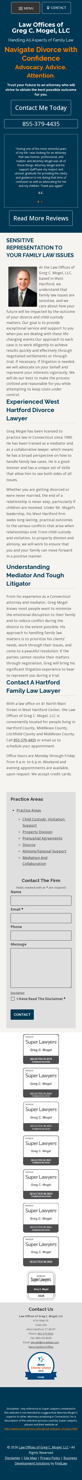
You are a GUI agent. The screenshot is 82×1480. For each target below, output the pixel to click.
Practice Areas (29, 810)
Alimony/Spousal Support (44, 851)
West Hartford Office (40, 1347)
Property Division (37, 831)
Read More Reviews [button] (40, 218)
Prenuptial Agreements (42, 838)
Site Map (30, 1458)
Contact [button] (58, 8)
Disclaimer (18, 993)
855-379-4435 (41, 124)
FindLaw (61, 1463)
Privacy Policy (50, 1458)
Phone (16, 927)
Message (18, 944)
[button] (25, 8)
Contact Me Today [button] (41, 108)
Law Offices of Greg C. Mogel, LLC (41, 27)
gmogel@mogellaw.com (45, 1342)
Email (17, 909)
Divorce (28, 844)
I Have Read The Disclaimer (41, 999)
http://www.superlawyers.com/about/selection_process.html (40, 1428)
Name (16, 892)
